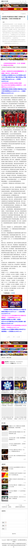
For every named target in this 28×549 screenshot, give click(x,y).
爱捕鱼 (12, 363)
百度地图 (23, 539)
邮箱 (4, 525)
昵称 (4, 522)
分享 (19, 336)
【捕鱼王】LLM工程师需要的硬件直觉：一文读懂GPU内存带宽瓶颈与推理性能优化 (7, 379)
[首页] (26, 540)
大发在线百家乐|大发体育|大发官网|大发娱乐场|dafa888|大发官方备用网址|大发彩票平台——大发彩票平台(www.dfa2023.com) (13, 85)
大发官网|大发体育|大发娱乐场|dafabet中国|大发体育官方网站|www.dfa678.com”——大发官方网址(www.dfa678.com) (13, 311)
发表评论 (24, 13)
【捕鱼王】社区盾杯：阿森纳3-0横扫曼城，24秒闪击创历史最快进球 (7, 405)
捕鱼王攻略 (7, 3)
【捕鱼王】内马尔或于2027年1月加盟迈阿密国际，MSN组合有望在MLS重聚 (20, 405)
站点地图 (19, 539)
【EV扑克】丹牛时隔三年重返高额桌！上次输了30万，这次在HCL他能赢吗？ (20, 419)
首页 (3, 3)
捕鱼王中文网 (4, 1)
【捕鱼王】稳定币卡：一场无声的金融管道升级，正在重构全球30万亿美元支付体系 (7, 392)
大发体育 (13, 293)
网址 (3, 528)
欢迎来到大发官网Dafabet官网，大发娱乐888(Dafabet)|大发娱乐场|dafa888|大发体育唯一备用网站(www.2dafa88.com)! (13, 321)
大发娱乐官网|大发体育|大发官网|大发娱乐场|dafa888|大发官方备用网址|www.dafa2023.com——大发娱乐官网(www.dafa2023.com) (13, 91)
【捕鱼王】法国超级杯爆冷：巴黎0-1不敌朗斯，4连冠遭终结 (20, 392)
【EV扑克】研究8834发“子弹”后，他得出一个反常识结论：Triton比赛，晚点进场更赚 (7, 419)
